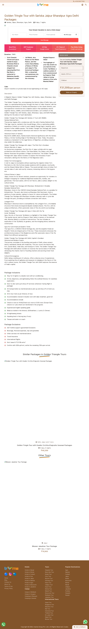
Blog (5, 580)
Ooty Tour (48, 576)
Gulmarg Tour (49, 580)
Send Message (44, 40)
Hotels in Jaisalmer (30, 587)
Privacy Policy (8, 588)
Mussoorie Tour (49, 593)
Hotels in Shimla (29, 572)
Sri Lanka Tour (49, 615)
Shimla (67, 582)
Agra (66, 570)
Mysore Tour (48, 578)
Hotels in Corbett (30, 574)
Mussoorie (68, 580)
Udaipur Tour (49, 584)
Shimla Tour (48, 589)
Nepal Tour (48, 617)
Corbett (67, 574)
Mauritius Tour (49, 606)
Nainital (67, 572)
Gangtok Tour (49, 570)
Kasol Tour (48, 587)
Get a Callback (79, 627)
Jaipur (67, 576)
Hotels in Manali (29, 570)
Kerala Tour (48, 574)
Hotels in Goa (29, 576)
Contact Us (7, 582)
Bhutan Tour (48, 619)
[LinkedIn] (14, 574)
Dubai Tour (48, 602)
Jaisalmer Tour (49, 597)
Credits (66, 627)
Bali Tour (47, 608)
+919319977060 (79, 1)
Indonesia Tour (49, 611)
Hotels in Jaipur (29, 578)
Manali (67, 584)
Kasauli (67, 595)
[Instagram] (10, 574)
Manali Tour (48, 591)
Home (6, 578)
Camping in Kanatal (30, 598)
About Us (7, 584)
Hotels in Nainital (30, 580)
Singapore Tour (49, 604)
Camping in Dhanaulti (31, 596)
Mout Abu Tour (49, 572)
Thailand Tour (49, 613)
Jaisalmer (68, 589)
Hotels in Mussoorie (31, 584)
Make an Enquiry (71, 92)
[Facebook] (5, 574)
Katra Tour (48, 582)
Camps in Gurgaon (30, 594)
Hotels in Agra (29, 582)
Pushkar (67, 591)
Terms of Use (8, 586)
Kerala (67, 578)
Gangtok (67, 593)
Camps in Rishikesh (30, 592)
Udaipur (67, 587)
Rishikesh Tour (49, 595)
